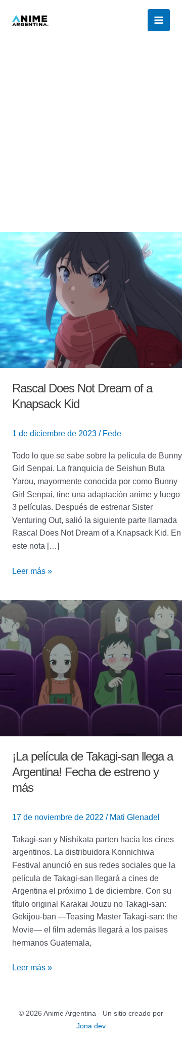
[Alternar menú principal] (159, 20)
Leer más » (32, 570)
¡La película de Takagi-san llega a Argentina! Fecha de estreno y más (92, 771)
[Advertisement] (91, 136)
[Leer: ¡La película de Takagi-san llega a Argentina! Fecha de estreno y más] (91, 667)
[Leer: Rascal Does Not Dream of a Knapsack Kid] (91, 299)
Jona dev (91, 1026)
